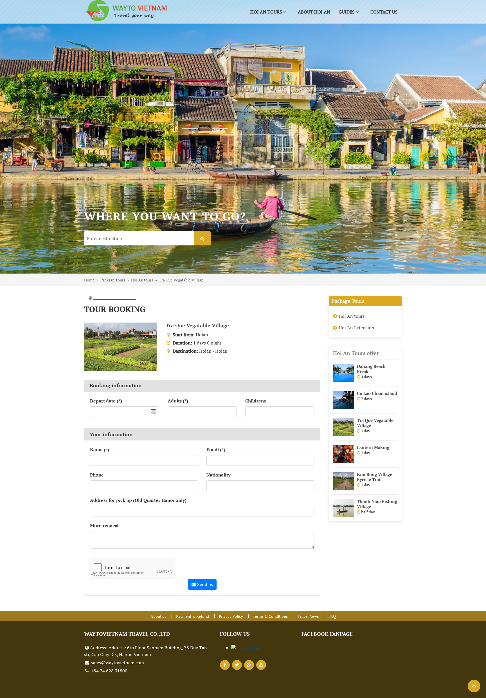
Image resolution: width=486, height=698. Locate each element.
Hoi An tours (351, 316)
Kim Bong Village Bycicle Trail (374, 476)
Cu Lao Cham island (377, 393)
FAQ (332, 616)
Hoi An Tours (266, 12)
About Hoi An (314, 12)
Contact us (384, 12)
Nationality (218, 475)
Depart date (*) (106, 401)
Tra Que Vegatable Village (197, 325)
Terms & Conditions (270, 616)
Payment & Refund (192, 616)
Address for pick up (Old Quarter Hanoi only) (138, 500)
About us (158, 616)
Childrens (255, 401)
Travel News (308, 616)
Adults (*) (178, 401)
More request (104, 525)
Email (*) (215, 449)
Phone (97, 475)
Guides (347, 12)
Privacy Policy (231, 616)
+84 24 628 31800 (108, 671)
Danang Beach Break (371, 368)
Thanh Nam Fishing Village (377, 503)
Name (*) (99, 449)
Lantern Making (373, 447)
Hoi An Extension (356, 328)
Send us (204, 584)
